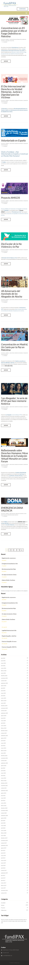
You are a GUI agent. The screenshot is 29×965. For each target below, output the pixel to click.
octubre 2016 (4, 893)
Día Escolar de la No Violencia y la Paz (11, 245)
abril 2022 (3, 775)
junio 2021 (3, 795)
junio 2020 (3, 823)
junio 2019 (3, 853)
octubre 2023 (4, 733)
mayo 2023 (3, 743)
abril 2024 (3, 723)
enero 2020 (3, 835)
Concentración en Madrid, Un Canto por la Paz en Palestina (14, 347)
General (7, 39)
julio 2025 (3, 688)
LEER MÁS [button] (6, 61)
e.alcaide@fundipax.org (7, 955)
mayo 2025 (3, 693)
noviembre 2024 (4, 708)
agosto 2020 (3, 818)
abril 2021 (3, 800)
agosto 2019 (3, 848)
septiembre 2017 (4, 873)
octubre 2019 (4, 843)
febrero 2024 (3, 728)
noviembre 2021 (4, 785)
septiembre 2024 (4, 713)
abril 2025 (3, 695)
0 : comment (4, 42)
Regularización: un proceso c (9, 558)
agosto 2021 (3, 793)
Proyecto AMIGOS (10, 197)
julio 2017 (3, 875)
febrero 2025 (3, 700)
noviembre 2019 (4, 840)
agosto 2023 (3, 738)
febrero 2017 (3, 885)
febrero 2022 (3, 780)
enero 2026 (3, 673)
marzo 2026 (3, 668)
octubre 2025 (4, 680)
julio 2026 (3, 658)
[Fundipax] (10, 4)
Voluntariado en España (13, 140)
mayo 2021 (3, 798)
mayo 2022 (3, 773)
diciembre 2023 (4, 730)
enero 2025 (3, 703)
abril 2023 (3, 745)
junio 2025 (3, 690)
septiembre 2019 (4, 845)
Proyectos (3, 907)
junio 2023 (3, 740)
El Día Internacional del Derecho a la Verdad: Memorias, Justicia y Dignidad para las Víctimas (13, 92)
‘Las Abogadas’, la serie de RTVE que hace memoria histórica (14, 401)
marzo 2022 (3, 778)
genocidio (7, 40)
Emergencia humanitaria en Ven (10, 563)
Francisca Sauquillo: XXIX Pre (9, 647)
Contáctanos (22, 8)
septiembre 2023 (4, 735)
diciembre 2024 (4, 705)
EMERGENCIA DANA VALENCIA (12, 509)
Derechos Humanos (19, 100)
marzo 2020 (3, 830)
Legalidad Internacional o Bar (9, 630)
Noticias (2, 905)
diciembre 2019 (4, 838)
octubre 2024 (4, 710)
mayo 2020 (3, 825)
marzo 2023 (3, 748)
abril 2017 (3, 880)
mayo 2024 (3, 720)
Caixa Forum (11, 100)
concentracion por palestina (15, 39)
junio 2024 (3, 718)
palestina (12, 40)
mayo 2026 (3, 663)
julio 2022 (3, 768)
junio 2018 (3, 865)
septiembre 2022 (4, 763)
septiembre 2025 (4, 683)
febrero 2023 (3, 750)
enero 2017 (3, 888)
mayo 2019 (3, 855)
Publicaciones (3, 910)
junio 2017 (3, 878)
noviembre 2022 (4, 758)
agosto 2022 (3, 765)
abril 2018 (3, 868)
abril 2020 (3, 828)
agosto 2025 (3, 685)
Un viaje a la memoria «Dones (9, 574)
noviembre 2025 (4, 678)
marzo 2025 (3, 698)
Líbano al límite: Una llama (8, 580)
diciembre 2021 (4, 783)
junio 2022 (3, 770)
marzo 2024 (3, 725)
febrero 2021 (3, 805)
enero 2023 (3, 753)
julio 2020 (3, 820)
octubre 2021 (4, 788)
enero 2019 (3, 863)
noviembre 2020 (4, 810)
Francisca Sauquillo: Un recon (9, 641)
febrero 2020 (3, 833)
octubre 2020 (4, 813)
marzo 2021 (3, 803)
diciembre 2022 (4, 755)
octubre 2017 (4, 870)
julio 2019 (3, 850)
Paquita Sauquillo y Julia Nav (9, 636)
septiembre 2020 (4, 815)
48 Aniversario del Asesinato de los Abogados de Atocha (11, 293)
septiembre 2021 (4, 790)
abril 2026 (3, 665)
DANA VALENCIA (12, 513)
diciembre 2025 (4, 675)
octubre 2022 (4, 760)
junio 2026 (3, 660)
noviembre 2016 (4, 890)
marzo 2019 (3, 860)
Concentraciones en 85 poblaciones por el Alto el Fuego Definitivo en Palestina (14, 32)
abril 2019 (3, 858)
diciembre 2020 (4, 808)
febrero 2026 (3, 670)
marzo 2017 (3, 883)
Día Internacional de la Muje (9, 569)
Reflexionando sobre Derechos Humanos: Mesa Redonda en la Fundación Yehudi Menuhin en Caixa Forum (14, 456)
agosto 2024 (3, 715)
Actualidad (3, 902)
